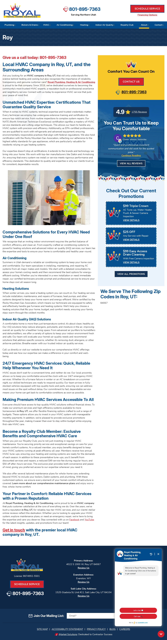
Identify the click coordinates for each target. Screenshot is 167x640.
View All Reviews (131, 163)
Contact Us (131, 81)
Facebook (74, 519)
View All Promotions (131, 274)
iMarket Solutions (68, 634)
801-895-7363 (84, 9)
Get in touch (14, 530)
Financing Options (147, 14)
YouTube (89, 519)
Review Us (83, 567)
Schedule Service (147, 8)
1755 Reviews (139, 112)
